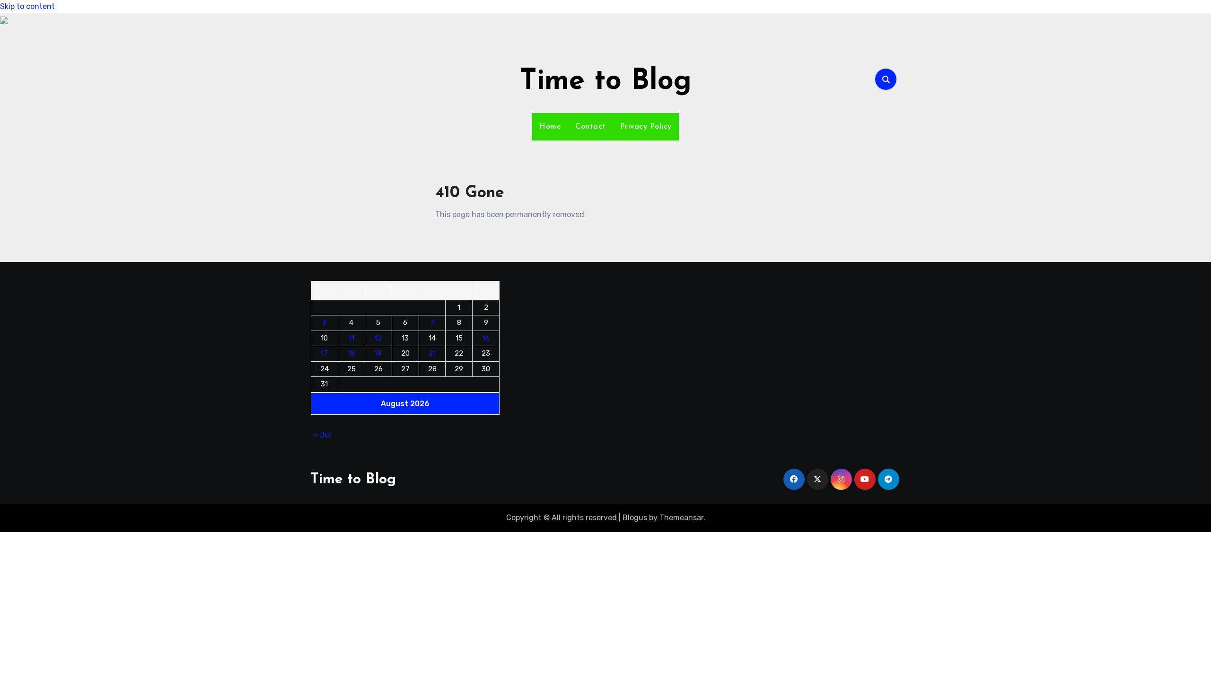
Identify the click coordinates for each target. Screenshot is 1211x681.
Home (550, 127)
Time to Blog (606, 82)
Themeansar (681, 517)
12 (378, 338)
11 (351, 338)
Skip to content (27, 6)
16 (486, 338)
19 (378, 353)
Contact (590, 127)
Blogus (635, 517)
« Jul (322, 434)
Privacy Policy (646, 127)
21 (432, 353)
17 (324, 353)
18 (351, 353)
